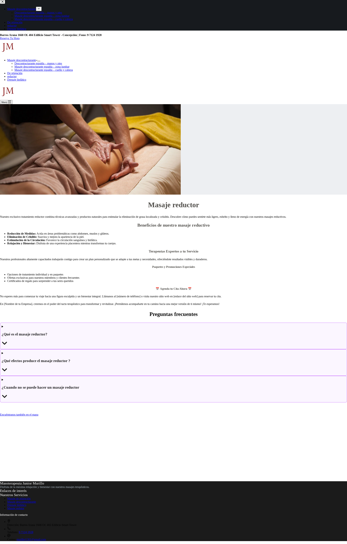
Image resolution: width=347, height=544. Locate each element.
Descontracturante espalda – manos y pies (38, 63)
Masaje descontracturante (21, 60)
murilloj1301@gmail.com (31, 539)
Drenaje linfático (16, 79)
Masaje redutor (15, 508)
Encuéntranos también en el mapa (19, 414)
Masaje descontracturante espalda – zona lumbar (41, 66)
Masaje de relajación (19, 498)
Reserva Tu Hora (10, 38)
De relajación (14, 73)
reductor (12, 76)
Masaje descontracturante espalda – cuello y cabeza (43, 69)
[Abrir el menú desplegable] (38, 61)
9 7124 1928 (26, 532)
